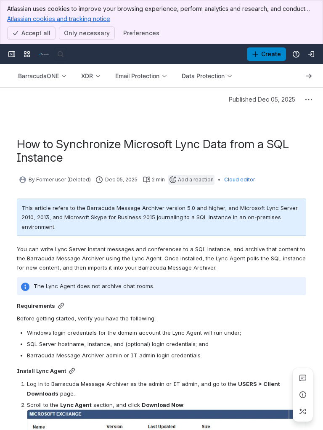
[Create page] (303, 411)
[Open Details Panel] (303, 394)
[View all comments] (303, 378)
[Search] (60, 54)
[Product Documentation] (43, 54)
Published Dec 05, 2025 (262, 99)
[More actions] (308, 99)
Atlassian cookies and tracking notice (58, 18)
